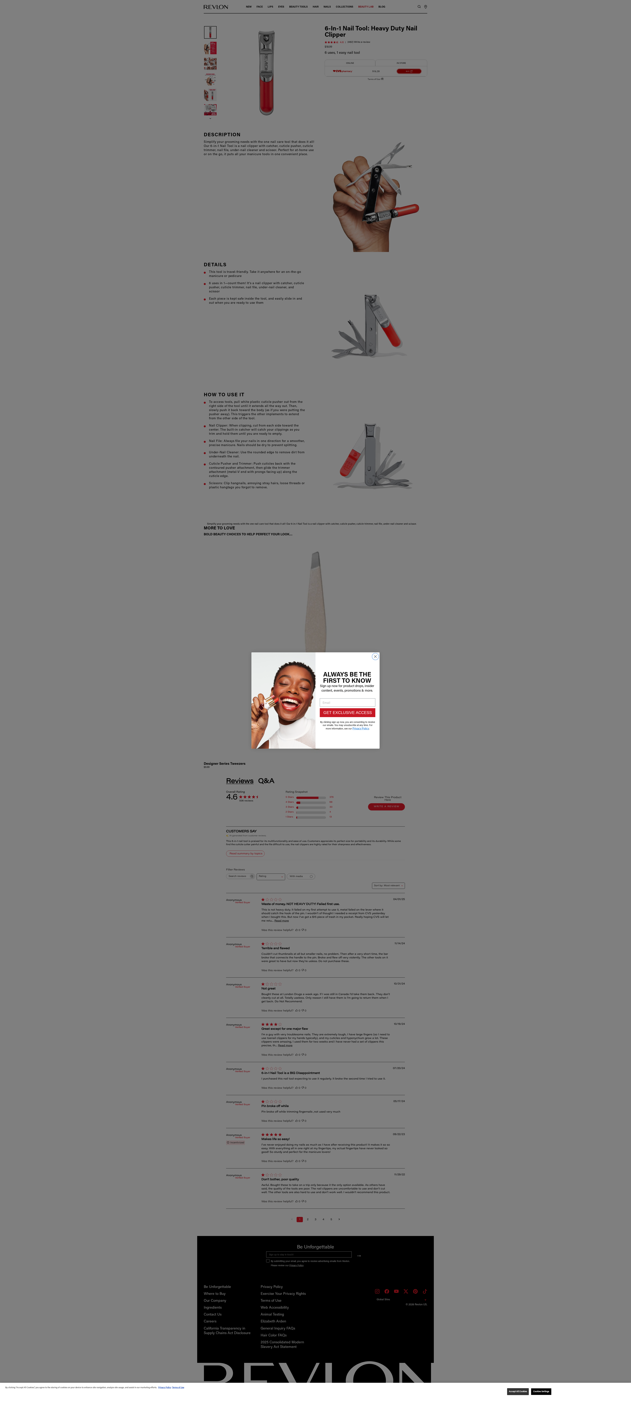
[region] (315, 1392)
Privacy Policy (164, 1388)
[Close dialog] (375, 656)
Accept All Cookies (518, 1391)
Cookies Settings (541, 1391)
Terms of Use (178, 1388)
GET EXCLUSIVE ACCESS (347, 712)
